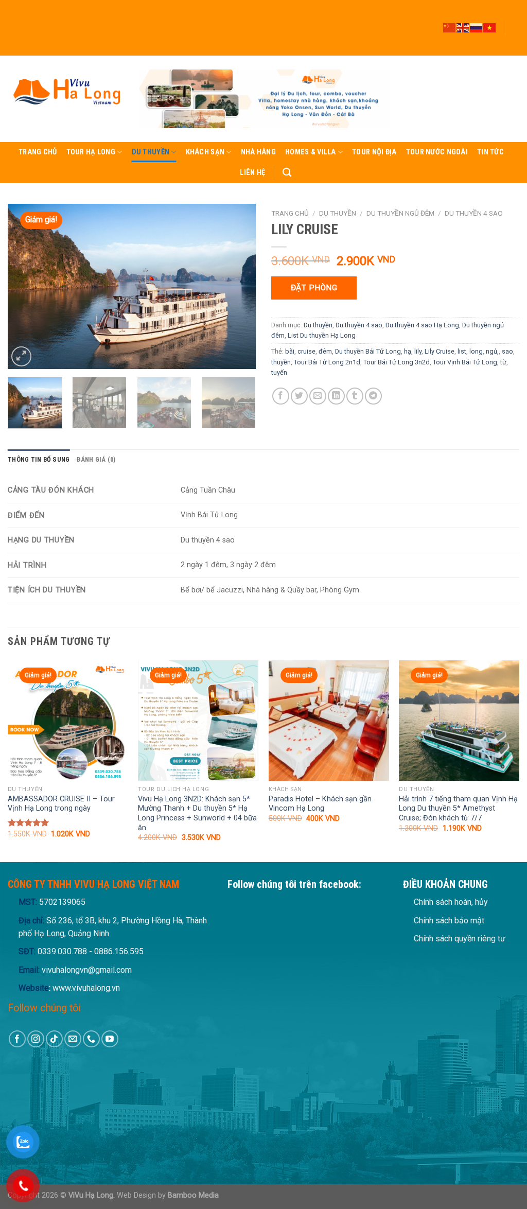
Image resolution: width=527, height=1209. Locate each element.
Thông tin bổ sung (38, 459)
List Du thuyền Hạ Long (322, 335)
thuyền (281, 362)
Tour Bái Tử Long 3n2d (396, 362)
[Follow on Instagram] (514, 14)
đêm (325, 351)
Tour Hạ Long (90, 152)
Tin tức (490, 152)
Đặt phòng (314, 287)
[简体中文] (449, 27)
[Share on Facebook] (280, 396)
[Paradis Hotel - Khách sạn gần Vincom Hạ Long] (329, 720)
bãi (289, 351)
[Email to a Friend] (317, 396)
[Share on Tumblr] (354, 396)
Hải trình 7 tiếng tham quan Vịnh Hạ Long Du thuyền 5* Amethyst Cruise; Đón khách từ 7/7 (458, 808)
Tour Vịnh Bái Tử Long (465, 362)
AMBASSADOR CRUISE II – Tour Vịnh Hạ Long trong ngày (61, 804)
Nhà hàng (258, 152)
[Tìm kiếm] (287, 172)
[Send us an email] (514, 32)
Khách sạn (205, 152)
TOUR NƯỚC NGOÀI (437, 152)
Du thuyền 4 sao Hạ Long (422, 325)
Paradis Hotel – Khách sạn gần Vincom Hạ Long (320, 804)
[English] (463, 27)
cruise (306, 351)
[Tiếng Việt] (490, 27)
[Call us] (514, 41)
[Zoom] (21, 356)
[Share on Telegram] (373, 396)
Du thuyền (151, 152)
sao (507, 351)
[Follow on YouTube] (514, 51)
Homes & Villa (310, 152)
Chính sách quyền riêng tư (459, 938)
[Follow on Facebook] (514, 4)
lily (417, 351)
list (462, 351)
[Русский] (476, 27)
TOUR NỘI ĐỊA (374, 152)
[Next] (238, 286)
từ (503, 362)
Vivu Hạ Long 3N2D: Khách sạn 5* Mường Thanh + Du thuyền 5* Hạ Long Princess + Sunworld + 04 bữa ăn (197, 813)
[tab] (38, 459)
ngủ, (492, 351)
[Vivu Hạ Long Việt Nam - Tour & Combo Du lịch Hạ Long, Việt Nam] (66, 99)
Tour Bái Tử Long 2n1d (327, 362)
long (476, 351)
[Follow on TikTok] (514, 23)
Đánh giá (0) (96, 459)
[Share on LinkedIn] (336, 396)
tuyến (279, 372)
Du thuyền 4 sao (474, 213)
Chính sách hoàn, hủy (451, 902)
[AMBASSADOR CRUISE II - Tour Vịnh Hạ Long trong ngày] (68, 720)
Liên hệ (252, 172)
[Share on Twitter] (299, 396)
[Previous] (25, 286)
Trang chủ (38, 152)
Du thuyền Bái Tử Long (368, 351)
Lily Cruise (439, 351)
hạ (407, 351)
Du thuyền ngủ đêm (400, 213)
